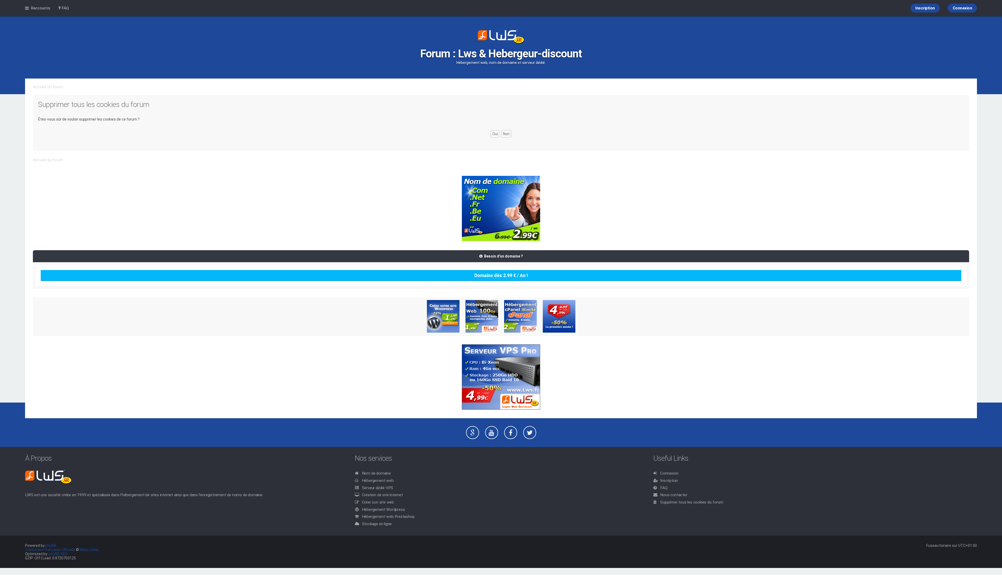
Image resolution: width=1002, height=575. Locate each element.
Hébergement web (378, 480)
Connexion (669, 473)
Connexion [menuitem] (962, 8)
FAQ (663, 488)
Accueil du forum (48, 87)
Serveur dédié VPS (377, 488)
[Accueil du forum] (501, 37)
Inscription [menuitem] (925, 8)
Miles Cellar (89, 550)
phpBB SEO (58, 554)
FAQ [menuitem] (65, 8)
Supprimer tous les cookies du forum (691, 502)
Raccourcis (40, 8)
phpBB (50, 545)
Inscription (669, 480)
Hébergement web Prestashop (388, 516)
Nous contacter (673, 495)
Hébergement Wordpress (383, 509)
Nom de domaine (376, 473)
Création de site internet (382, 495)
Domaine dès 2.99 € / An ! (501, 275)
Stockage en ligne (377, 524)
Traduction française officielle (50, 550)
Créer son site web (378, 502)
